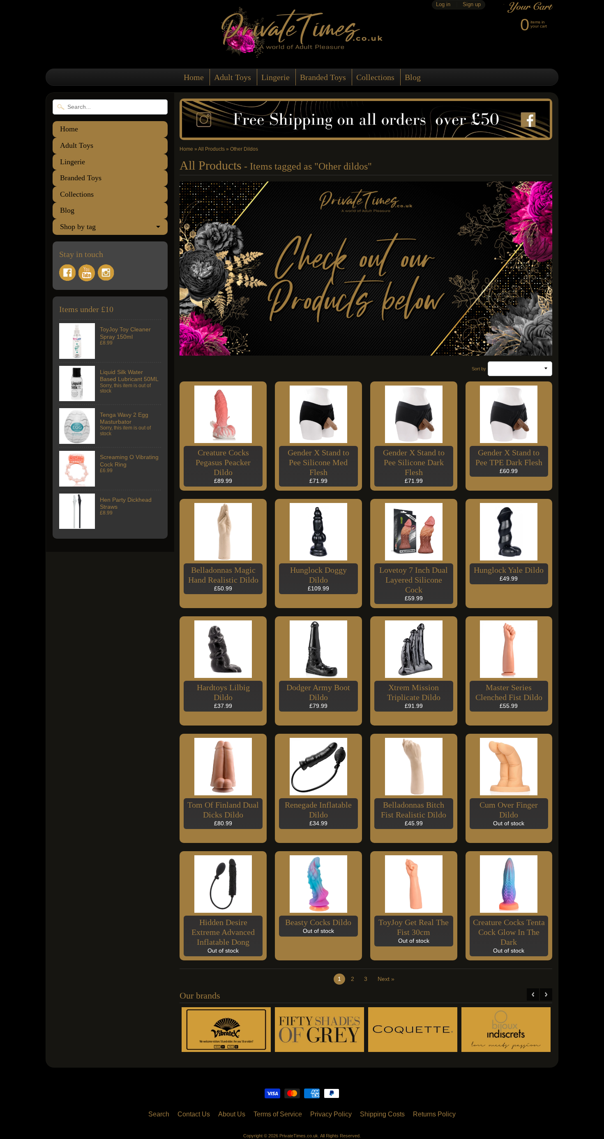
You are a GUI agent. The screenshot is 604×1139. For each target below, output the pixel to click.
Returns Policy (434, 1114)
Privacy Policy (331, 1114)
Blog (413, 77)
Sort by (479, 368)
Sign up (472, 4)
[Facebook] (67, 272)
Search (158, 1114)
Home (194, 77)
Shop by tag (78, 227)
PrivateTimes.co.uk (298, 1135)
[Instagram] (106, 272)
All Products (211, 149)
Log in (443, 4)
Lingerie (275, 77)
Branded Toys (323, 77)
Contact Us (194, 1114)
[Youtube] (86, 272)
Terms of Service (278, 1114)
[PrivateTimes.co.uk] (302, 52)
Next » (386, 979)
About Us (231, 1114)
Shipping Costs (382, 1114)
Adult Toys (232, 77)
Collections (375, 77)
